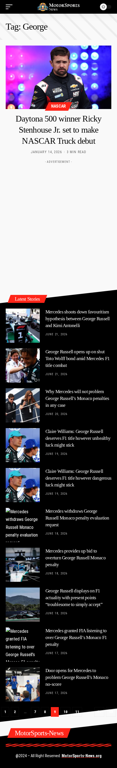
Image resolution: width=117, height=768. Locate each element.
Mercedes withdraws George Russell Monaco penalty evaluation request (77, 517)
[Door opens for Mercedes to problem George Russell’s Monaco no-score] (23, 684)
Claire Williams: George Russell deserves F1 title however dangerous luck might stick (78, 478)
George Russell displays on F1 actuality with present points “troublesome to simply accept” (74, 597)
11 (77, 712)
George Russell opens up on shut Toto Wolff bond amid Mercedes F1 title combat (77, 358)
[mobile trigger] (10, 7)
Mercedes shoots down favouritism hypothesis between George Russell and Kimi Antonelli (77, 318)
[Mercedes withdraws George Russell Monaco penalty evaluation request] (23, 525)
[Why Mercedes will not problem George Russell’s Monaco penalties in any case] (23, 405)
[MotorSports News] (58, 7)
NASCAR (58, 106)
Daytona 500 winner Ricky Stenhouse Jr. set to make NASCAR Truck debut (58, 129)
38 (111, 712)
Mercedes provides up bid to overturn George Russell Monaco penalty (75, 557)
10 (65, 712)
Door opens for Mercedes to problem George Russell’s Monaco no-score (76, 677)
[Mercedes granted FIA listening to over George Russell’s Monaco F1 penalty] (23, 644)
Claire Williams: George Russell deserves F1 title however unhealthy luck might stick (77, 438)
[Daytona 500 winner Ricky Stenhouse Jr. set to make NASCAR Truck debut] (58, 77)
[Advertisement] (58, 225)
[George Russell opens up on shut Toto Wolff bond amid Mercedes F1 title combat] (23, 365)
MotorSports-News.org (82, 755)
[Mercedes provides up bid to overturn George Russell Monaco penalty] (23, 565)
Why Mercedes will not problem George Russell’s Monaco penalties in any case (77, 398)
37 (99, 712)
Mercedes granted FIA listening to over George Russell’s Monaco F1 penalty (76, 637)
